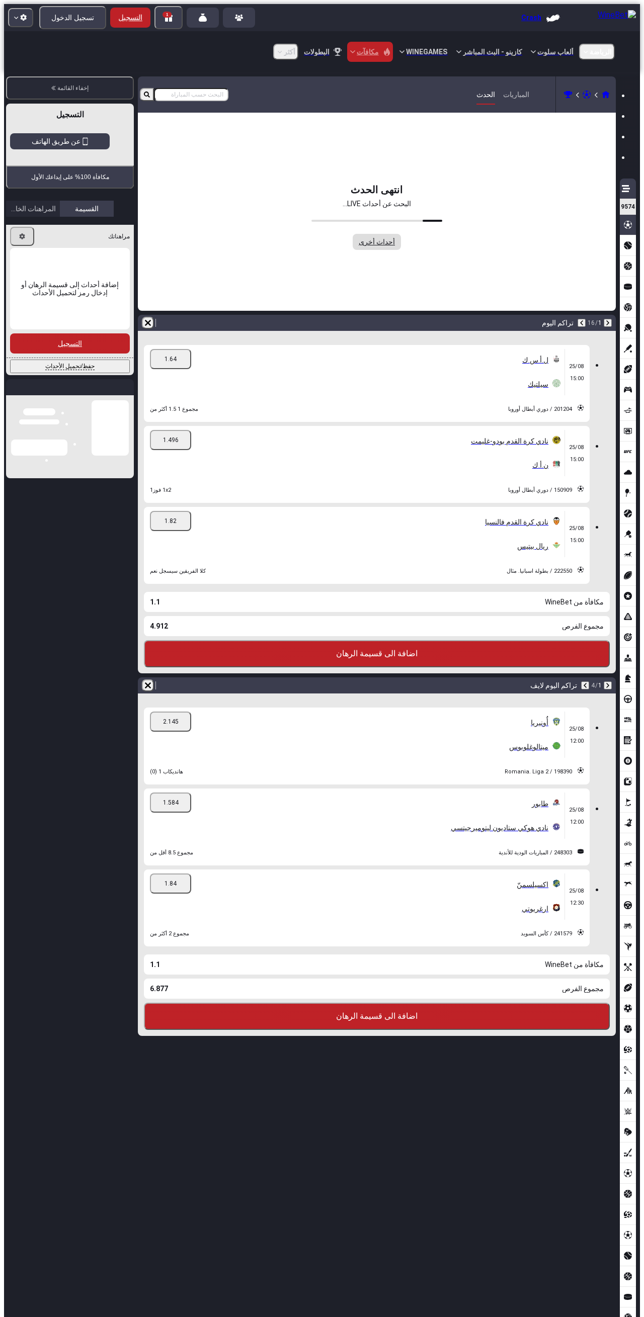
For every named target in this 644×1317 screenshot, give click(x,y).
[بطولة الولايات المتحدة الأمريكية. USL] (568, 94)
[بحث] (147, 94)
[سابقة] (608, 323)
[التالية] (582, 323)
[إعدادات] (22, 320)
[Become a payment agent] (203, 18)
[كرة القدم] (587, 94)
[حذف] (148, 323)
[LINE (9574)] (606, 94)
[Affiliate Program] (239, 18)
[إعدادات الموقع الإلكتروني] (20, 17)
